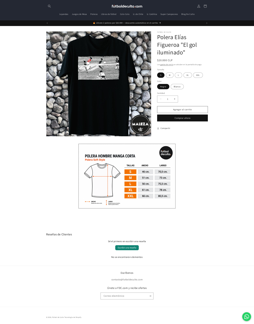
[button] (49, 6)
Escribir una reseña (127, 247)
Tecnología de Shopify (72, 317)
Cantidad (161, 93)
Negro (163, 86)
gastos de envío (166, 64)
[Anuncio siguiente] (207, 23)
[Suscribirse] (150, 296)
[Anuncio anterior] (47, 23)
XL (188, 75)
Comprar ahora (182, 118)
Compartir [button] (165, 128)
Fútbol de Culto (58, 317)
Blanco (177, 86)
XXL (198, 75)
